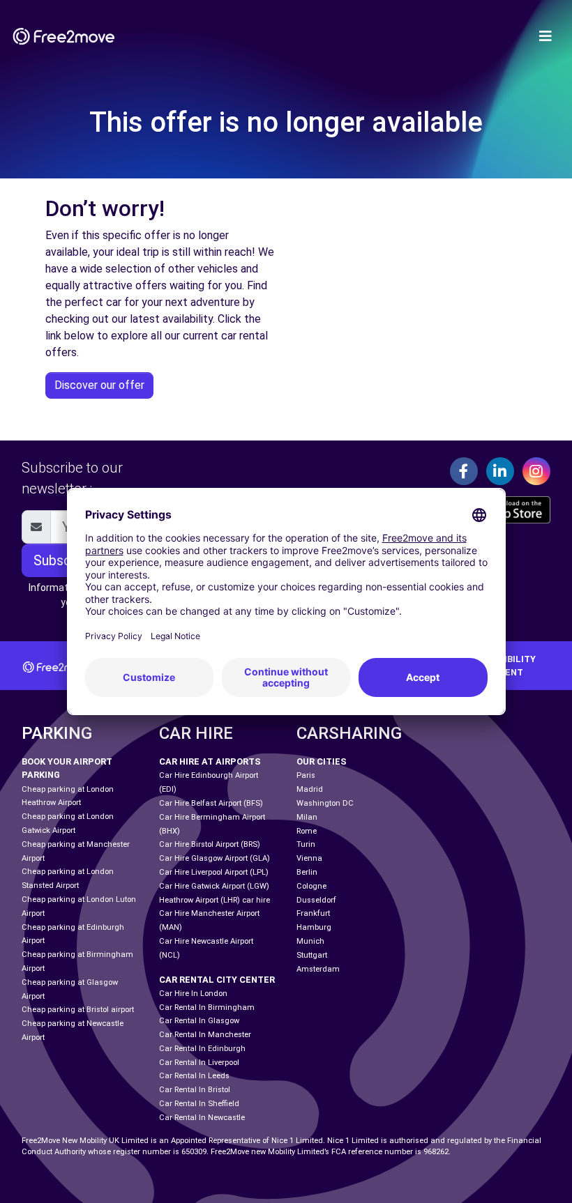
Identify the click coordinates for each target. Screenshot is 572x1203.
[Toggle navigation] (545, 36)
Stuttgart (311, 955)
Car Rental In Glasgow (199, 1020)
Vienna (309, 858)
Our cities (321, 761)
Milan (306, 817)
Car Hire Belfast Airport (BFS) (211, 803)
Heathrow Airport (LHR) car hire (214, 900)
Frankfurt (313, 913)
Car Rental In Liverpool (199, 1062)
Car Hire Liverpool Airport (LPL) (214, 872)
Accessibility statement (501, 665)
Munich (310, 941)
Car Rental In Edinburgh (202, 1048)
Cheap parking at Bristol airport (78, 1009)
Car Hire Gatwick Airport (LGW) (214, 886)
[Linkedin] (500, 471)
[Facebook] (464, 471)
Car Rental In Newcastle (202, 1117)
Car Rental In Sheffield (199, 1103)
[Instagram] (536, 471)
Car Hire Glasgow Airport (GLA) (214, 858)
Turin (305, 844)
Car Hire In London (193, 993)
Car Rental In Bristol (194, 1089)
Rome (306, 831)
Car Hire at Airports (210, 761)
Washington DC (325, 803)
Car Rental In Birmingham (207, 1007)
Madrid (309, 789)
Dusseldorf (316, 900)
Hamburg (313, 927)
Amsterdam (318, 969)
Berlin (306, 872)
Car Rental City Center (217, 979)
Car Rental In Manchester (205, 1034)
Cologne (311, 886)
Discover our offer (99, 385)
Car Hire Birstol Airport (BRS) (209, 844)
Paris (305, 775)
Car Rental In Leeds (194, 1075)
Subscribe (63, 560)
